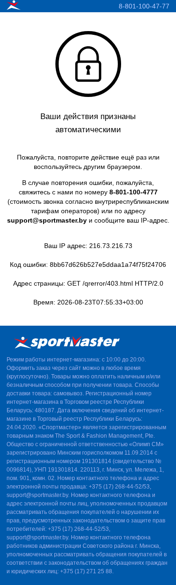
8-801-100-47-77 (144, 6)
